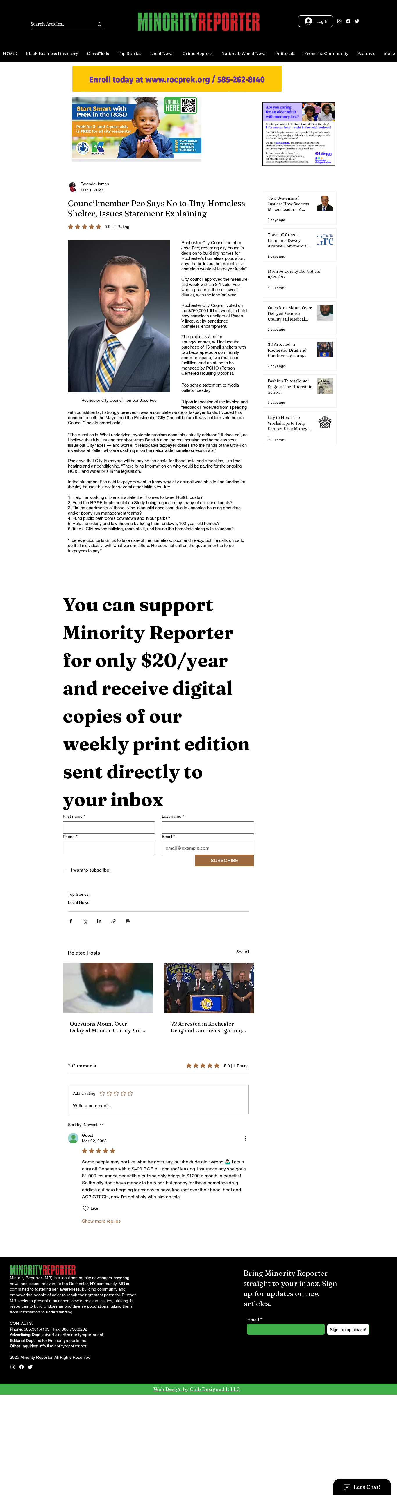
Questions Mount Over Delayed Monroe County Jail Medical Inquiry (105, 1027)
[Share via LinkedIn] (99, 921)
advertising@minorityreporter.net (72, 1334)
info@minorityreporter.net (62, 1346)
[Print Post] (127, 921)
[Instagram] (339, 21)
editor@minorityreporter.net (62, 1340)
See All (242, 951)
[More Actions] (245, 1138)
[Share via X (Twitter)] (85, 921)
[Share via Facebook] (71, 921)
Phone (70, 836)
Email (168, 836)
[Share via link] (113, 921)
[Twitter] (357, 21)
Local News (78, 902)
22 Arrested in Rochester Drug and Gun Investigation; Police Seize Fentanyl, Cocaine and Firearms (209, 1027)
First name (74, 816)
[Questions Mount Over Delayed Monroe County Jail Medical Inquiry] (108, 988)
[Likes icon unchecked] (86, 1208)
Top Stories (78, 894)
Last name (173, 816)
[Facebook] (348, 21)
